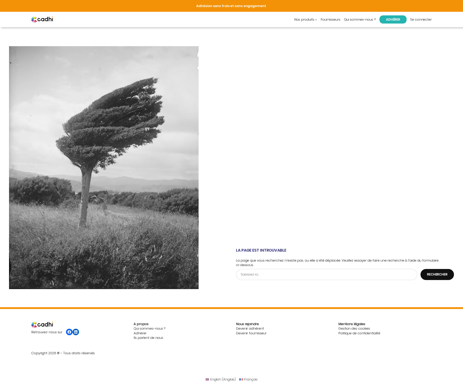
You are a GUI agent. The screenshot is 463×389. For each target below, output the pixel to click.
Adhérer (393, 19)
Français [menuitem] (250, 379)
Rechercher (437, 274)
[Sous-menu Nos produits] (316, 19)
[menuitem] (221, 379)
